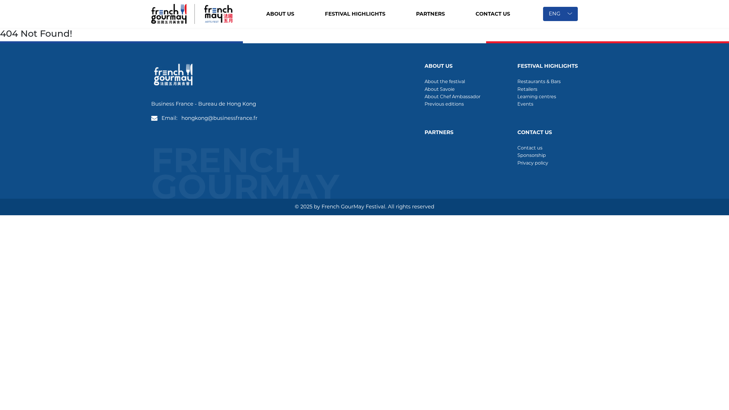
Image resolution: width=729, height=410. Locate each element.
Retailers (527, 89)
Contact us (529, 148)
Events (525, 104)
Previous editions (444, 104)
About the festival (445, 81)
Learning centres (536, 96)
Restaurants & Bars (539, 81)
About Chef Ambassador (452, 96)
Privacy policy (532, 163)
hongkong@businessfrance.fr (219, 118)
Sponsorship (531, 155)
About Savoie (440, 89)
